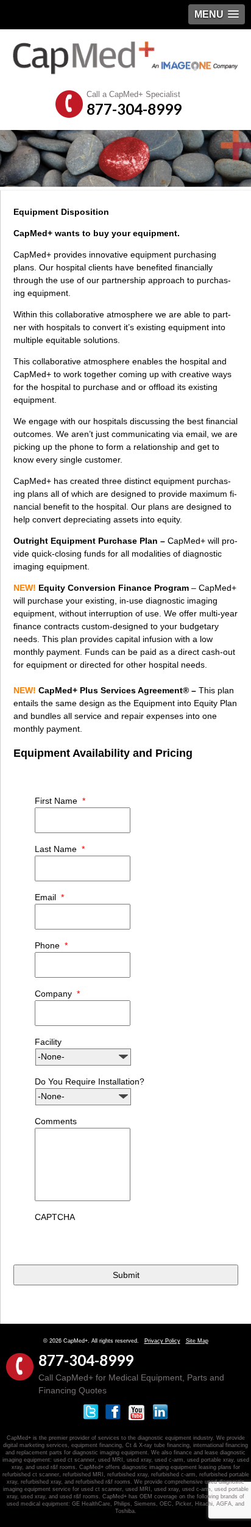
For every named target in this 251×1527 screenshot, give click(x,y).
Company (57, 993)
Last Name (60, 849)
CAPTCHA (55, 1217)
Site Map (197, 1341)
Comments (56, 1121)
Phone (51, 945)
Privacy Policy (162, 1341)
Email (49, 897)
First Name (60, 801)
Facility (48, 1042)
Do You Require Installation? (89, 1081)
